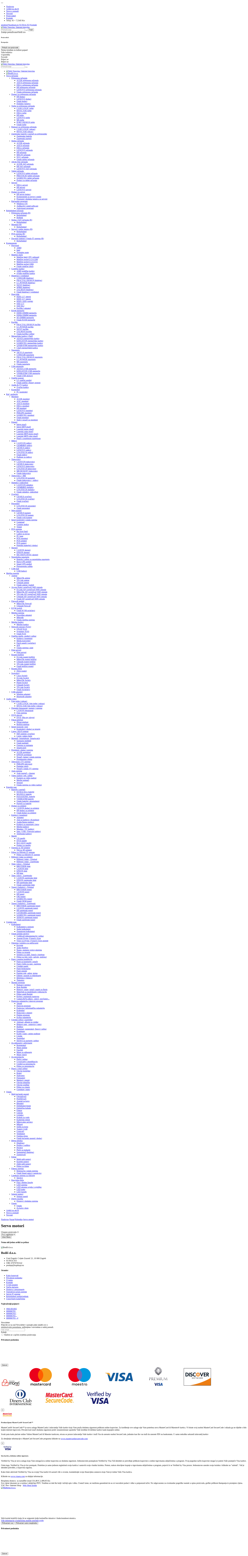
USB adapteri (16, 692)
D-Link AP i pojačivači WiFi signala (31, 590)
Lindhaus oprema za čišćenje (23, 1175)
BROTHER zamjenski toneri (28, 906)
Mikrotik (20, 617)
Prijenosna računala (19, 78)
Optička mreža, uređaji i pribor (23, 636)
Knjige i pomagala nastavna (28, 996)
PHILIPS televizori (24, 764)
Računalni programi (19, 201)
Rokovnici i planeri (24, 1013)
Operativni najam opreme (16, 1292)
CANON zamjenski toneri (27, 908)
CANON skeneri (23, 550)
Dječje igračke (17, 1199)
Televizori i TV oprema (20, 762)
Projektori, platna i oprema (22, 750)
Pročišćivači (21, 1099)
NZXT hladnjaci (23, 285)
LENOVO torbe (23, 118)
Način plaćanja (12, 1287)
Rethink (20, 217)
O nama (9, 1280)
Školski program (18, 982)
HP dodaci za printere (25, 810)
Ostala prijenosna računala (27, 92)
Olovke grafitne (23, 1085)
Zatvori (4, 1365)
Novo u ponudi (12, 11)
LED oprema (22, 1185)
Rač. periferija (12, 394)
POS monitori (22, 538)
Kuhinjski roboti (23, 1120)
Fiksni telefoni (17, 720)
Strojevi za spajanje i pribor (28, 1041)
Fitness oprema (17, 1168)
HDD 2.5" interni (24, 297)
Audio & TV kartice (19, 385)
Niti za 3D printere (24, 850)
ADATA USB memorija (26, 369)
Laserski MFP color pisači (27, 436)
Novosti (9, 13)
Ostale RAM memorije (26, 320)
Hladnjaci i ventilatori (20, 276)
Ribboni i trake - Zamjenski (28, 862)
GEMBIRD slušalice (25, 487)
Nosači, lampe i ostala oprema (29, 757)
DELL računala (23, 148)
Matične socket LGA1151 (27, 262)
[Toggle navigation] (2, 2)
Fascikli (20, 1050)
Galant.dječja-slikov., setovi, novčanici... (33, 999)
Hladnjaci (20, 1143)
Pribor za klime (23, 1166)
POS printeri (22, 541)
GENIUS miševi (23, 448)
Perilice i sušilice (23, 1145)
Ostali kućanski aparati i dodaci (29, 1138)
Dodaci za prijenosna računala (23, 94)
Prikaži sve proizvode (10, 48)
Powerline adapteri (24, 615)
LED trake (21, 1189)
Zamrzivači (21, 1155)
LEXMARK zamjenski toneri (29, 913)
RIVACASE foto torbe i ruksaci (30, 706)
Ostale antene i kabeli (25, 585)
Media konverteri (23, 641)
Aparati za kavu (23, 1101)
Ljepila (19, 1036)
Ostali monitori (23, 417)
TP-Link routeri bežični (26, 664)
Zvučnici (15, 494)
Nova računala (12, 76)
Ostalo (8, 1092)
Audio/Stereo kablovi (25, 822)
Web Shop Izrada (30, 1485)
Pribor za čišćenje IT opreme (23, 852)
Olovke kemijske (23, 1071)
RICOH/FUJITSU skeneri (27, 555)
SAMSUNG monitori (25, 415)
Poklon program (23, 1015)
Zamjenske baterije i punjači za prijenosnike (29, 134)
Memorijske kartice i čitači (22, 336)
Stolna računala (17, 141)
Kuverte (20, 945)
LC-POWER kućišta (25, 327)
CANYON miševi (24, 443)
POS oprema (16, 529)
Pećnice (20, 1148)
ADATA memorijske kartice (28, 338)
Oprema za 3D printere (20, 848)
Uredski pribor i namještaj (21, 1020)
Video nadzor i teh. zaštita (21, 776)
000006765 (11, 1311)
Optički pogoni (17, 378)
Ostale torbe (21, 124)
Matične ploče (17, 255)
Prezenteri (15, 503)
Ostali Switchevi (23, 689)
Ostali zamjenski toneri (26, 920)
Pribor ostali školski (25, 994)
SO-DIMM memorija (25, 317)
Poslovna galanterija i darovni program (27, 1001)
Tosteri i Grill (22, 1129)
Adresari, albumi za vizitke (27, 1022)
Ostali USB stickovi (25, 376)
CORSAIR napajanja (25, 355)
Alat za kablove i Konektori (28, 820)
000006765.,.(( (12, 1318)
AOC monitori (22, 401)
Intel (18, 250)
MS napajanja (22, 362)
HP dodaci (21, 97)
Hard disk (15, 294)
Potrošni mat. (11, 787)
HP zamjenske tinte (24, 882)
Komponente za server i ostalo (29, 197)
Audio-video (11, 699)
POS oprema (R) (18, 234)
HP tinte (20, 873)
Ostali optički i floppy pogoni (28, 383)
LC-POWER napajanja (26, 359)
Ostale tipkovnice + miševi (27, 480)
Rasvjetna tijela (17, 1180)
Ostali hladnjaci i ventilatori (28, 292)
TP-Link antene (23, 580)
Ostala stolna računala (25, 159)
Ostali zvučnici (23, 501)
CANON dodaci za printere (28, 808)
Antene (14, 576)
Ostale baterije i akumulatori (28, 801)
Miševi (14, 441)
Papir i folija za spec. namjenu (29, 964)
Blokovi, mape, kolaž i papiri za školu (32, 989)
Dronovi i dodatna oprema (27, 1201)
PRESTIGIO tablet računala (28, 176)
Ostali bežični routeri (25, 666)
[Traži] (26, 67)
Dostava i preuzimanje (15, 1289)
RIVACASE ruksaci (25, 131)
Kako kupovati (12, 1275)
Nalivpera (21, 1075)
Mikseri (20, 1124)
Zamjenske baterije (24, 136)
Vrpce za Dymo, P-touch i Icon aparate (32, 941)
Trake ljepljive (22, 948)
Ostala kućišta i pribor (25, 334)
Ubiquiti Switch (23, 685)
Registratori (21, 1045)
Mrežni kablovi (23, 827)
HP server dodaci (23, 194)
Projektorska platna (24, 759)
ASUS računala (23, 145)
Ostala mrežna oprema (26, 620)
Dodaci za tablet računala (27, 180)
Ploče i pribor (22, 1059)
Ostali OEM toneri (24, 901)
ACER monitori (23, 399)
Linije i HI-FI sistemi (19, 731)
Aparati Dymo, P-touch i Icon (29, 938)
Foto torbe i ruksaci (19, 701)
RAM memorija (17, 310)
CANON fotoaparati (25, 710)
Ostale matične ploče (25, 266)
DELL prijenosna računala (27, 85)
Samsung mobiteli (24, 741)
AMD (19, 248)
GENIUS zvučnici (24, 497)
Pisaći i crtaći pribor (19, 1068)
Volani (19, 527)
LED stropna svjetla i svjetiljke (29, 1187)
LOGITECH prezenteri (26, 506)
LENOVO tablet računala (27, 173)
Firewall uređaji (17, 601)
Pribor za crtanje (23, 1087)
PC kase (20, 536)
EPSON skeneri (23, 552)
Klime (13, 1157)
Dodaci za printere (18, 806)
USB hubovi (22, 571)
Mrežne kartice (17, 622)
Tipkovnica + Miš (18, 476)
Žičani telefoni (22, 722)
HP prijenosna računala (26, 87)
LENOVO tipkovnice (25, 466)
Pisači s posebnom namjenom (29, 438)
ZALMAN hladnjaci (25, 290)
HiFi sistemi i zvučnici (26, 734)
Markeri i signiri (23, 1080)
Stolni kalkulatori (23, 929)
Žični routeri (22, 671)
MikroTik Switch (23, 680)
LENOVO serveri (24, 190)
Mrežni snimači (23, 780)
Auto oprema (16, 771)
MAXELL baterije (24, 794)
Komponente (11, 243)
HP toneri (20, 894)
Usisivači (20, 1131)
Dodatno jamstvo (23, 104)
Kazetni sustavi (23, 1161)
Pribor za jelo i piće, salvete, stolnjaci (32, 957)
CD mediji (21, 838)
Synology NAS (23, 631)
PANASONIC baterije (26, 796)
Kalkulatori (16, 924)
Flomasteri (21, 1078)
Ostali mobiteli (22, 743)
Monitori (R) (16, 224)
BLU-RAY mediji (24, 843)
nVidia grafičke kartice (26, 273)
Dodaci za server (18, 192)
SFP (18, 645)
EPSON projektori (24, 755)
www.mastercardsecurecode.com (74, 1439)
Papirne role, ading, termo (27, 973)
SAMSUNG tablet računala (28, 178)
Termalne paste (23, 252)
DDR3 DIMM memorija (27, 313)
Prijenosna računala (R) (20, 213)
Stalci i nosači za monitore (27, 420)
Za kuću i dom (22, 1208)
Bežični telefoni (23, 724)
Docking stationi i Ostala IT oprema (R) (27, 238)
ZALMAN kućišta (24, 331)
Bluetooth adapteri (24, 696)
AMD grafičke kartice (25, 271)
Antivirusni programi (25, 208)
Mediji (14, 836)
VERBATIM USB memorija (28, 373)
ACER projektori (24, 752)
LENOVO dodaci (24, 99)
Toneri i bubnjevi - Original (22, 887)
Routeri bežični (17, 655)
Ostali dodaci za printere (26, 813)
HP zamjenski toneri (25, 910)
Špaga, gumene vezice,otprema (29, 950)
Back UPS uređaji (24, 562)
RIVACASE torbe (24, 111)
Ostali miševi (22, 455)
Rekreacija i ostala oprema (27, 1171)
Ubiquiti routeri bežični (26, 662)
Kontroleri (15, 390)
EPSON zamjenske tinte (26, 880)
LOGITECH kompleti (26, 478)
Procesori (15, 245)
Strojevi (20, 1178)
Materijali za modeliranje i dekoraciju (32, 992)
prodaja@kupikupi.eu (10, 25)
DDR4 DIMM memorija (27, 315)
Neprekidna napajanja (20, 557)
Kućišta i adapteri (24, 308)
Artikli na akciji (12, 9)
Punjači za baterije (24, 803)
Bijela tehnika (17, 1141)
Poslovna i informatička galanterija (31, 1008)
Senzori (20, 782)
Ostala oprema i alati (25, 648)
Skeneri (14, 548)
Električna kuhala (24, 1108)
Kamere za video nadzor (26, 778)
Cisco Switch (22, 676)
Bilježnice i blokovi (24, 978)
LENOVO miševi (24, 450)
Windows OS (22, 204)
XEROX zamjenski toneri (27, 917)
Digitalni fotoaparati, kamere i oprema (26, 708)
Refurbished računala (15, 211)
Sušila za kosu (22, 1127)
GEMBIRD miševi (24, 445)
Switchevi (15, 673)
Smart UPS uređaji (24, 564)
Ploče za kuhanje (23, 1150)
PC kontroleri (22, 392)
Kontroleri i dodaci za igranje (28, 729)
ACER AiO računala (25, 164)
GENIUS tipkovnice (25, 464)
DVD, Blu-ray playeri (25, 717)
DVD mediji (22, 841)
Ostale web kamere (24, 517)
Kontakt (9, 18)
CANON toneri (23, 892)
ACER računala (23, 143)
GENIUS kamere (24, 513)
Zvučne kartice (23, 387)
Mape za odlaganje (24, 1052)
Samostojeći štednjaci (25, 1152)
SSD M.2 (20, 306)
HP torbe (20, 115)
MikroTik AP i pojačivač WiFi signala (32, 592)
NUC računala (22, 157)
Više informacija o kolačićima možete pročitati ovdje (22, 1520)
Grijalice (20, 1115)
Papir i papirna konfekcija (21, 959)
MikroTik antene (23, 578)
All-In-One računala (19, 162)
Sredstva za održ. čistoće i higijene (31, 955)
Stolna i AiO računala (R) (21, 220)
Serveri (14, 183)
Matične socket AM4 (25, 264)
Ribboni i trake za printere (22, 857)
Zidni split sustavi (24, 1164)
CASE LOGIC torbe (25, 108)
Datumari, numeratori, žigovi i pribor (32, 1029)
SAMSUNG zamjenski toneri (29, 915)
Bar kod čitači (22, 531)
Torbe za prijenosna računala (23, 106)
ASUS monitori (23, 403)
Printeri (14, 422)
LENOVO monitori (25, 410)
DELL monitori (23, 406)
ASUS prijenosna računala (27, 83)
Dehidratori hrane (24, 1106)
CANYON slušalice (25, 485)
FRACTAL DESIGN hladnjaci (29, 280)
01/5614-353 (24, 25)
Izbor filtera (6, 1237)
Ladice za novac (23, 534)
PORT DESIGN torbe (26, 122)
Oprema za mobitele (25, 745)
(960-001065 (11, 1309)
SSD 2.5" (20, 304)
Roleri (19, 1073)
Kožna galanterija (24, 1017)
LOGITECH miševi (25, 452)
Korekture (21, 1031)
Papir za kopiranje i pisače (27, 962)
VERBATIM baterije (25, 799)
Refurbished (21, 215)
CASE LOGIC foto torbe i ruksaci (31, 703)
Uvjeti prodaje (12, 1285)
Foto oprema (22, 713)
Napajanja (15, 350)
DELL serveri (22, 185)
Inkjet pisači (21, 424)
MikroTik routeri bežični (26, 659)
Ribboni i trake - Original (27, 859)
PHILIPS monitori (24, 413)
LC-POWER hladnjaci (26, 283)
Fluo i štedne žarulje (25, 1182)
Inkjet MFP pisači (24, 427)
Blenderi (20, 1103)
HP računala (21, 152)
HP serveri (21, 187)
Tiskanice (20, 980)
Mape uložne (22, 1048)
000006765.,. (11, 1316)
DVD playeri (16, 715)
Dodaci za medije (24, 845)
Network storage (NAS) (21, 627)
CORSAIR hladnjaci (25, 278)
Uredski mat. (11, 922)
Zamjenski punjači (24, 138)
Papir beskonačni (23, 968)
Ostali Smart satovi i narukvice (29, 1173)
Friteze (19, 1110)
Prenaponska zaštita (25, 566)
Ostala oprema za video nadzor (29, 785)
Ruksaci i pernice (24, 985)
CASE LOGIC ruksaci (26, 129)
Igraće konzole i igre (19, 727)
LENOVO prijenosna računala (29, 90)
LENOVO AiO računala (27, 169)
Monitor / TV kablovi (25, 829)
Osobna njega (22, 1136)
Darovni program (24, 1006)
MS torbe (20, 120)
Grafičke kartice (17, 269)
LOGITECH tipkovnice (26, 469)
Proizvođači (11, 16)
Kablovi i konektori (24, 638)
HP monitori (21, 408)
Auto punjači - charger (26, 773)
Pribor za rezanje (23, 952)
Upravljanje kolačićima (15, 1299)
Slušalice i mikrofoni (19, 483)
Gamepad (20, 522)
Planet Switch (22, 683)
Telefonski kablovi (24, 834)
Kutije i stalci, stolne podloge (28, 1034)
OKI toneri (21, 896)
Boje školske (22, 987)
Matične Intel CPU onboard (28, 257)
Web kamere (16, 510)
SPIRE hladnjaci (23, 287)
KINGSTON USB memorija (28, 371)
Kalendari (21, 1010)
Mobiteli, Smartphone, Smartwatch (25, 738)
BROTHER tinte (23, 866)
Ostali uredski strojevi (20, 934)
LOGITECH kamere (25, 515)
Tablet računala (17, 171)
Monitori (14, 397)
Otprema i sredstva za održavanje (24, 943)
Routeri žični (16, 669)
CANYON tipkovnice (26, 462)
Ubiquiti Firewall (23, 606)
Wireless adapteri (23, 694)
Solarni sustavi (17, 1194)
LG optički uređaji (24, 380)
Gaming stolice (23, 524)
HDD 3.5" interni (24, 299)
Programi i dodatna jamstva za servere (32, 199)
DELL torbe (21, 113)
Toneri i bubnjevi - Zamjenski (23, 903)
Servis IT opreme (13, 1294)
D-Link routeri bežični (26, 657)
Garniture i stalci (23, 1089)
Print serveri (16, 650)
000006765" (11, 1313)
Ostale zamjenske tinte (26, 885)
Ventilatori (21, 1134)
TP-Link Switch (23, 687)
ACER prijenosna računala (27, 80)
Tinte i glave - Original (20, 864)
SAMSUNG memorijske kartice (30, 343)
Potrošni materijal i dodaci (27, 545)
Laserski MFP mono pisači (27, 434)
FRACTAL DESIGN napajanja (29, 357)
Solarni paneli (22, 1196)
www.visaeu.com (18, 1476)
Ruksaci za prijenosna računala (24, 127)
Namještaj (21, 1038)
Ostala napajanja (23, 364)
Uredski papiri (22, 966)
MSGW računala (23, 155)
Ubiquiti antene (23, 583)
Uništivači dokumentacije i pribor (30, 936)
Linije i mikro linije (24, 736)
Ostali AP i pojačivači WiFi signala (31, 599)
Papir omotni (22, 971)
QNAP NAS (22, 629)
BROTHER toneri (24, 889)
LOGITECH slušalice (25, 490)
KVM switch (16, 608)
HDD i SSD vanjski (25, 301)
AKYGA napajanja (24, 352)
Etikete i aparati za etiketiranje (29, 975)
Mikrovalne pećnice (25, 1122)
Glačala (20, 1113)
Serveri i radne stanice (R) (22, 229)
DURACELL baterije (25, 792)
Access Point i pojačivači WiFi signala (26, 587)
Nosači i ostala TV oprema (27, 769)
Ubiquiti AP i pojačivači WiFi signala (32, 596)
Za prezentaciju (17, 1057)
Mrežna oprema (12, 573)
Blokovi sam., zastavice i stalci (29, 1024)
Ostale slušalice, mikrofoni (27, 492)
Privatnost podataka (14, 1278)
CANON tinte (22, 869)
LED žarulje (22, 1192)
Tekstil (19, 1003)
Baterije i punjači (18, 789)
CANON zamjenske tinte (27, 878)
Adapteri (20, 817)
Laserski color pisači (25, 431)
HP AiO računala (23, 166)
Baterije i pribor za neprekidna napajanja (33, 559)
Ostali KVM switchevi (26, 610)
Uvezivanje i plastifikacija (27, 1061)
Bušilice (20, 1027)
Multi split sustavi (24, 1159)
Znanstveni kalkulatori (26, 931)
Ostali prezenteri (23, 508)
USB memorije (17, 366)
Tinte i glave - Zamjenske (21, 875)
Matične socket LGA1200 (27, 259)
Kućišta (14, 322)
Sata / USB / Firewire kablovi (29, 831)
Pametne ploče (22, 766)
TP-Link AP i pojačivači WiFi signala (32, 594)
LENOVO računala (25, 150)
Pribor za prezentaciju (25, 1066)
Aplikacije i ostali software (27, 206)
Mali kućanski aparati (20, 1094)
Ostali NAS (21, 634)
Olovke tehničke (23, 1082)
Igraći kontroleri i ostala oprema (24, 520)
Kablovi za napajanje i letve (28, 824)
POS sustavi (21, 543)
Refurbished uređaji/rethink (17, 1296)
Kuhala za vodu (23, 1117)
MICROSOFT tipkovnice (27, 471)
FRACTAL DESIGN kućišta (28, 324)
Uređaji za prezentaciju (26, 1064)
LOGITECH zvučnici (25, 499)
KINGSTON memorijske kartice (30, 341)
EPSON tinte (22, 871)
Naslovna (10, 6)
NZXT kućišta (22, 329)
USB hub (15, 569)
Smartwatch (21, 748)
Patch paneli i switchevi (26, 643)
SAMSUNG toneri (24, 899)
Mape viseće (22, 1055)
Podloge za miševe (24, 457)
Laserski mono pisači (25, 429)
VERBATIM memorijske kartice (30, 345)
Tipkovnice (16, 459)
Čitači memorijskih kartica (27, 348)
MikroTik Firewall (24, 603)
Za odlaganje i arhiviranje (21, 1043)
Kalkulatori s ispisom (25, 927)
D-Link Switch (23, 678)
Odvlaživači (21, 1096)
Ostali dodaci (22, 101)
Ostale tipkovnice (24, 473)
